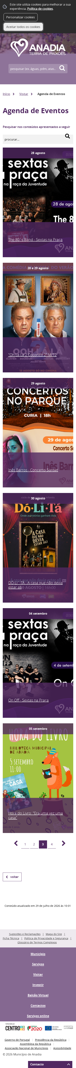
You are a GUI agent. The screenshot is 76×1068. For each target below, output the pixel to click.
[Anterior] (14, 844)
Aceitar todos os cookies (23, 27)
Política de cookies (40, 9)
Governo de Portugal (17, 1040)
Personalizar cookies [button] (20, 17)
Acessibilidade (62, 1048)
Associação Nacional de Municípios (26, 1048)
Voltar (14, 877)
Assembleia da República (35, 1044)
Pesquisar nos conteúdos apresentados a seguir (36, 127)
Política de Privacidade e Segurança (46, 938)
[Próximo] (62, 844)
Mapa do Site (54, 934)
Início (6, 94)
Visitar (23, 94)
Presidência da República (50, 1040)
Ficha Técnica (11, 938)
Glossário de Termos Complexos (37, 942)
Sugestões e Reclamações (25, 934)
